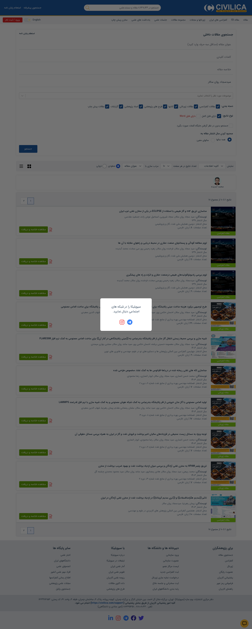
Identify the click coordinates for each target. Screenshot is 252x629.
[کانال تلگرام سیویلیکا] (130, 322)
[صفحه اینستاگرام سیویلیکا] (122, 322)
